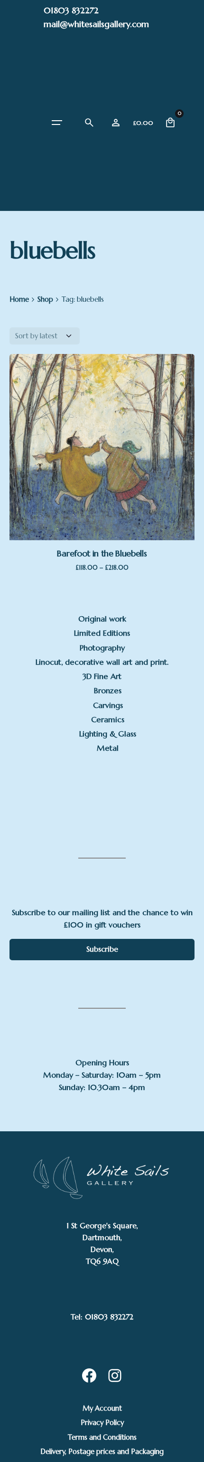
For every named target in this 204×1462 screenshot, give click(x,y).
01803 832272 (71, 10)
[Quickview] (66, 409)
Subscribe (102, 949)
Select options (102, 493)
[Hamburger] (57, 122)
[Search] (89, 122)
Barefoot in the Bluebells (102, 553)
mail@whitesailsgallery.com (96, 24)
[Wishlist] (115, 122)
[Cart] (170, 122)
